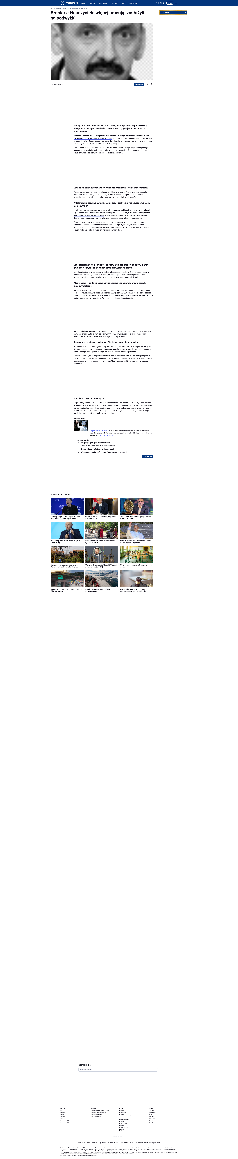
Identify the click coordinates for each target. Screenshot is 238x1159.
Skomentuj (139, 84)
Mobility (115, 3)
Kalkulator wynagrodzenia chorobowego (100, 1110)
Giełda (83, 3)
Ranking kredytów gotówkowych (127, 1116)
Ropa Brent (151, 1120)
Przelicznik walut (64, 1120)
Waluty (92, 3)
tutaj (95, 1155)
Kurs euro (62, 1114)
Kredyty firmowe (123, 1127)
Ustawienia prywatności (152, 1143)
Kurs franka (63, 1116)
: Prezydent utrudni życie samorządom (98, 449)
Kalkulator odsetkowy (95, 1116)
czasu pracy (100, 222)
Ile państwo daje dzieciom (98, 431)
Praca (123, 3)
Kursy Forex (152, 1118)
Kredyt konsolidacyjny (124, 1112)
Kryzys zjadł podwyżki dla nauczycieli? (95, 443)
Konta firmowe (123, 1131)
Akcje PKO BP (152, 1112)
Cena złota (151, 1110)
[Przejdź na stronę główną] (62, 4)
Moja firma (103, 3)
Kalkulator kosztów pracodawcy (98, 1112)
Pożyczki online (123, 1123)
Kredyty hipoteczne (124, 1119)
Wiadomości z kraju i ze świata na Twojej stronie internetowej (104, 452)
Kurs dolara (63, 1118)
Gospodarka (133, 3)
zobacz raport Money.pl (105, 435)
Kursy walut (63, 1112)
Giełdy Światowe (153, 1123)
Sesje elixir (151, 1116)
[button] (162, 3)
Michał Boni (84, 148)
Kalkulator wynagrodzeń (96, 1114)
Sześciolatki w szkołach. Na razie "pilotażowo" (98, 446)
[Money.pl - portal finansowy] (73, 3)
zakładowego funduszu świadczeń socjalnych (103, 349)
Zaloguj (170, 3)
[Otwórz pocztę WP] (157, 3)
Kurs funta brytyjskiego (66, 1123)
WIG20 (150, 1114)
